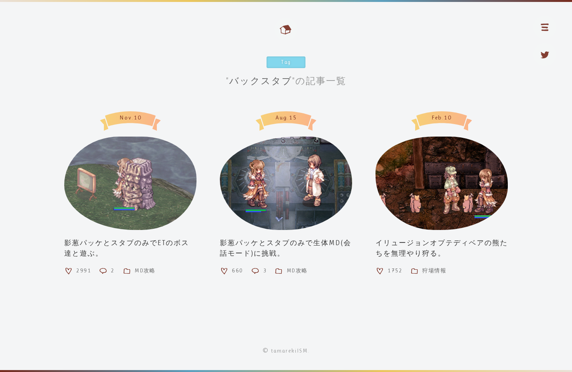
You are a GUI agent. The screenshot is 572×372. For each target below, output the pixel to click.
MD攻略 (145, 270)
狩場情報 (434, 270)
